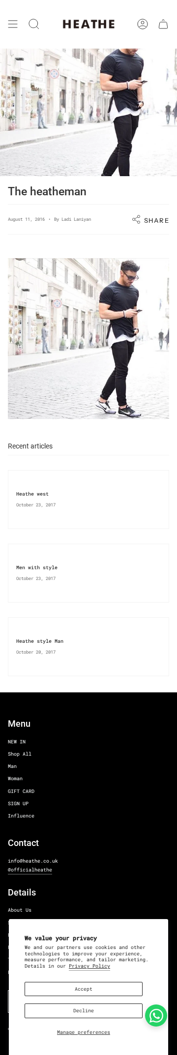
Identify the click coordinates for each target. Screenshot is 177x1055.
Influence (21, 816)
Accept (83, 989)
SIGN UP (18, 803)
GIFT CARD (21, 791)
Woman (15, 778)
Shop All (19, 754)
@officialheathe (30, 870)
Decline (83, 1010)
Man (12, 766)
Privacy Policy (89, 966)
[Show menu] (12, 24)
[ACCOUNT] (142, 24)
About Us (19, 910)
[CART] (163, 24)
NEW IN (17, 741)
